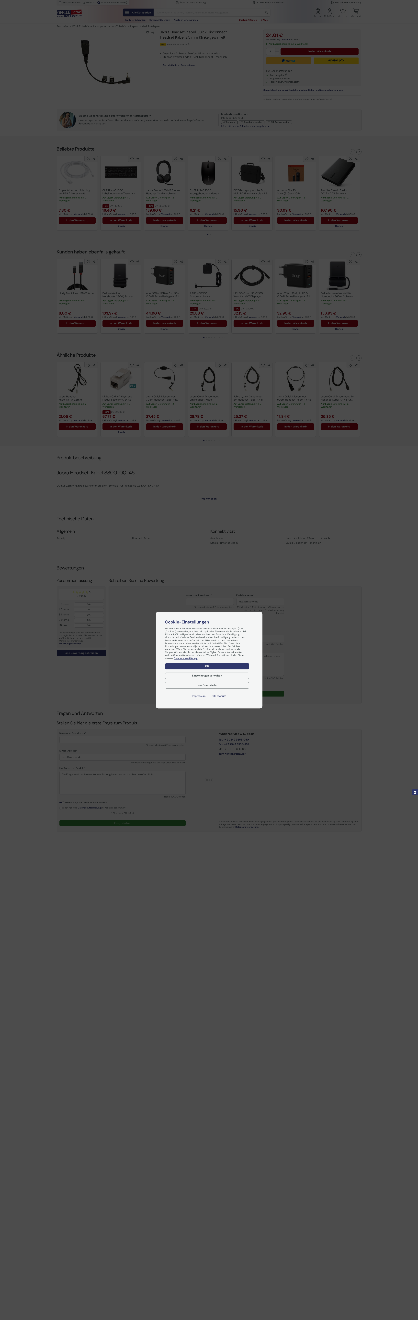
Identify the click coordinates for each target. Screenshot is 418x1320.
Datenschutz (218, 696)
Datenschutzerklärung (185, 658)
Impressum (198, 696)
